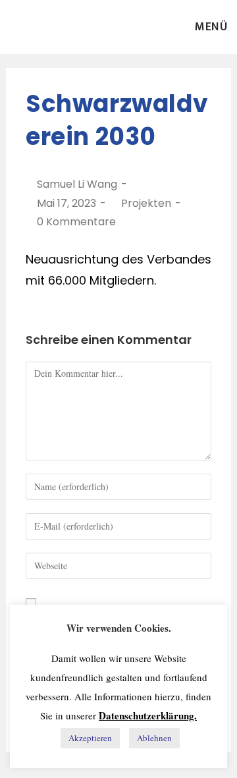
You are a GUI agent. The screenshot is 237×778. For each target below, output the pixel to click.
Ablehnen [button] (154, 738)
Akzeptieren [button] (90, 738)
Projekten (146, 203)
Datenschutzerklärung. (148, 715)
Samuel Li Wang (77, 184)
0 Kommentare (76, 221)
